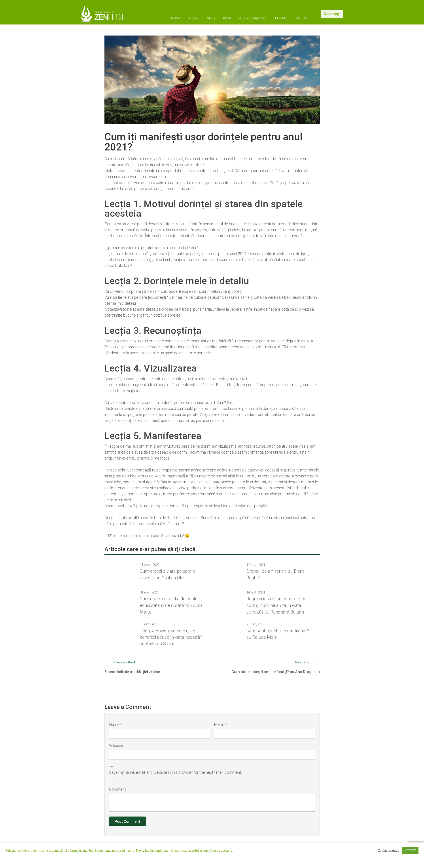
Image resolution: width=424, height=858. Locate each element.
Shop (211, 18)
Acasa (175, 18)
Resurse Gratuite (253, 18)
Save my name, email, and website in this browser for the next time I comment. (175, 772)
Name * (115, 724)
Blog (227, 18)
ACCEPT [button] (410, 850)
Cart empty (332, 14)
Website (116, 745)
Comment (117, 789)
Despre (193, 18)
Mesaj (302, 18)
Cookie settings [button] (388, 850)
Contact (282, 18)
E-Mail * (220, 724)
